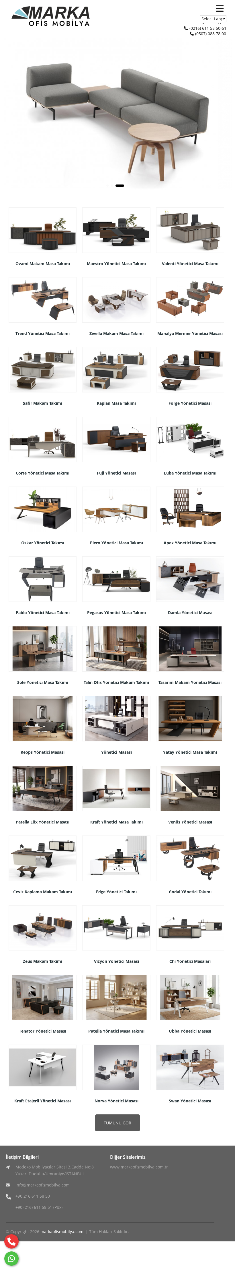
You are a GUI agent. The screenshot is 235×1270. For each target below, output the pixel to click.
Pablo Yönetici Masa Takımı (43, 612)
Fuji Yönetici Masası (116, 473)
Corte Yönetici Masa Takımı (42, 473)
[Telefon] (11, 1241)
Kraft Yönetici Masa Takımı (116, 822)
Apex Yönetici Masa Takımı (190, 542)
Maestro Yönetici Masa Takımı (116, 263)
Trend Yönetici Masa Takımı (42, 333)
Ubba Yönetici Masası (190, 1031)
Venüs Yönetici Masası (190, 822)
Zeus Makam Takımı (42, 961)
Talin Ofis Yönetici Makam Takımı (116, 682)
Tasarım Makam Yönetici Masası (190, 682)
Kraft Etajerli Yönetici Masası (42, 1101)
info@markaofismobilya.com (42, 1185)
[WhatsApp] (11, 1258)
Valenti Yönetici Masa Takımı (190, 263)
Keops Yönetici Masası (42, 752)
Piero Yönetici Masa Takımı (116, 542)
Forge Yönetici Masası (190, 403)
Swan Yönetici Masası (190, 1101)
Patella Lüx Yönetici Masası (42, 822)
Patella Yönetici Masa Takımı (116, 1031)
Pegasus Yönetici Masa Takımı (116, 612)
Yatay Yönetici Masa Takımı (190, 752)
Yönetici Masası (116, 752)
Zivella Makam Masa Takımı (116, 333)
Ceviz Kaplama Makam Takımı (42, 891)
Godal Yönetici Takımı (190, 891)
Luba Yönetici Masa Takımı (190, 473)
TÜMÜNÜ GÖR (117, 1123)
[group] (117, 114)
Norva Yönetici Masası (116, 1101)
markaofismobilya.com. (62, 1231)
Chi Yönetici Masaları (190, 961)
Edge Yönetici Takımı (116, 891)
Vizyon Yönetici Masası (116, 961)
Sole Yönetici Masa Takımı (42, 682)
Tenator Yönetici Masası (42, 1031)
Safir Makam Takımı (42, 403)
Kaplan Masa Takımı (116, 403)
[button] (225, 114)
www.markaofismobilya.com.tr (139, 1167)
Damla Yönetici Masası (190, 612)
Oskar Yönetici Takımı (42, 542)
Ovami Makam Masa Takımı (42, 263)
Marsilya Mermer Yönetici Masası (190, 333)
